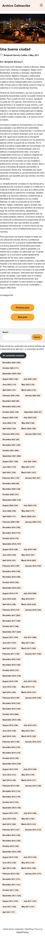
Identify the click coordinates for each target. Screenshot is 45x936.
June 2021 (6, 467)
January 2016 (30, 697)
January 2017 (30, 653)
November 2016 (9, 664)
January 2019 (30, 566)
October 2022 (8, 412)
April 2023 (6, 390)
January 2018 (30, 610)
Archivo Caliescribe (16, 5)
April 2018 (6, 604)
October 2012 (8, 846)
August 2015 (7, 725)
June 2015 (6, 730)
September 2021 (9, 456)
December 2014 (9, 747)
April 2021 (6, 472)
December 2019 (9, 527)
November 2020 (9, 489)
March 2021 (26, 472)
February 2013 (8, 829)
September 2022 (31, 412)
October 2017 (8, 626)
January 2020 (30, 522)
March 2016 (26, 692)
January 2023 (30, 395)
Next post (22, 317)
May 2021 (26, 467)
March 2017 (26, 648)
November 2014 (9, 752)
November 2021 (9, 445)
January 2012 (30, 873)
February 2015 (8, 741)
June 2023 (6, 384)
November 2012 (9, 840)
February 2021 (8, 478)
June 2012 (6, 862)
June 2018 (6, 599)
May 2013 (26, 818)
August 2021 (7, 461)
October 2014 (8, 758)
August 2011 (7, 901)
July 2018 (28, 593)
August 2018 (7, 593)
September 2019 (9, 544)
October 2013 (8, 802)
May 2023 (26, 384)
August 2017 (7, 637)
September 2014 (9, 763)
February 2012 (8, 873)
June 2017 (6, 642)
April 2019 (6, 560)
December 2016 (9, 659)
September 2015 (9, 719)
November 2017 (9, 621)
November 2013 (9, 796)
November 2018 (9, 577)
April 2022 (6, 428)
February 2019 (8, 566)
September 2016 (9, 675)
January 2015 (30, 741)
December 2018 (9, 571)
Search (5, 332)
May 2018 (26, 599)
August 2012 (7, 857)
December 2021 (9, 439)
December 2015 (9, 703)
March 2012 (26, 868)
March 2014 (26, 780)
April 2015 (6, 736)
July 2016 (28, 681)
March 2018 (26, 604)
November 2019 (9, 533)
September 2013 (9, 807)
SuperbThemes (22, 932)
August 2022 (7, 417)
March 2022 (26, 428)
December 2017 (9, 615)
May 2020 (26, 511)
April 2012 (6, 868)
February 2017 (8, 653)
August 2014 (7, 769)
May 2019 (26, 555)
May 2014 (26, 774)
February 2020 (8, 522)
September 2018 (9, 588)
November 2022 (9, 406)
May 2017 (26, 642)
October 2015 (8, 714)
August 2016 (7, 681)
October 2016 (8, 670)
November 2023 (9, 362)
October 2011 (8, 890)
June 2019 (6, 555)
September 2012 (9, 851)
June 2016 (6, 686)
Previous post (22, 307)
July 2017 (28, 637)
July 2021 (28, 461)
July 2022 (28, 417)
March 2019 (26, 560)
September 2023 (9, 373)
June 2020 (6, 511)
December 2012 (9, 835)
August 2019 (7, 549)
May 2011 (26, 906)
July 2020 (28, 505)
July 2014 (28, 769)
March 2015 (26, 736)
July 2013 (28, 813)
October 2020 (8, 494)
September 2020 (9, 500)
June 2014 (6, 774)
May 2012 (26, 862)
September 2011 (9, 895)
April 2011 (6, 912)
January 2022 (30, 434)
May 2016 (26, 686)
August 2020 (7, 505)
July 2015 (28, 725)
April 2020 (6, 516)
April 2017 (6, 648)
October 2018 (8, 582)
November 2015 (9, 708)
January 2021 (30, 478)
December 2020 (9, 483)
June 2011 (6, 906)
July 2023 (28, 379)
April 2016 (6, 692)
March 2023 (26, 390)
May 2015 (26, 730)
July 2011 (28, 901)
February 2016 (8, 697)
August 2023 (7, 379)
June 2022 (6, 423)
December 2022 (9, 401)
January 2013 (30, 829)
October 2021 (8, 450)
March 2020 (26, 516)
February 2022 (8, 434)
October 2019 (8, 538)
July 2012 (28, 857)
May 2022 (26, 423)
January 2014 (30, 785)
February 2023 (8, 395)
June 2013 (6, 818)
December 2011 (9, 879)
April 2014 (6, 780)
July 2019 (28, 549)
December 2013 (9, 791)
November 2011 (9, 884)
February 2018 (8, 610)
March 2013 (26, 824)
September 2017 (9, 631)
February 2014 (8, 785)
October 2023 (8, 368)
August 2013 (7, 813)
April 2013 (6, 824)
